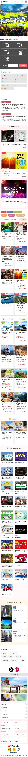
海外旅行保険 (18, 656)
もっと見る (23, 219)
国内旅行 (5, 78)
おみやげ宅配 (14, 660)
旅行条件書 (3, 731)
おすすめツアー (20, 81)
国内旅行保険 (5, 660)
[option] (14, 20)
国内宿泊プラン (17, 211)
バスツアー (4, 215)
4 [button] (16, 37)
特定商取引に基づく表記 (19, 734)
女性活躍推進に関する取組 (6, 741)
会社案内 (18, 2)
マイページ (11, 2)
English (22, 2)
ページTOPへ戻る (15, 674)
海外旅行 (18, 78)
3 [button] (14, 37)
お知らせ (5, 75)
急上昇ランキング (20, 215)
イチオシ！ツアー (20, 75)
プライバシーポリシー (5, 728)
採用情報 (3, 725)
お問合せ (16, 741)
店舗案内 (15, 2)
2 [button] (12, 37)
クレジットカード (13, 653)
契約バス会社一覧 (4, 734)
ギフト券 (4, 653)
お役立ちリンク (20, 85)
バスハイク (5, 81)
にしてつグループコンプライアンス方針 (20, 725)
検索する (23, 65)
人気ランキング (6, 85)
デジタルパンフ (6, 88)
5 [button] (18, 37)
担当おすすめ (11, 215)
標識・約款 (17, 728)
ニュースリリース (4, 722)
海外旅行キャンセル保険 (7, 656)
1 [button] (9, 37)
